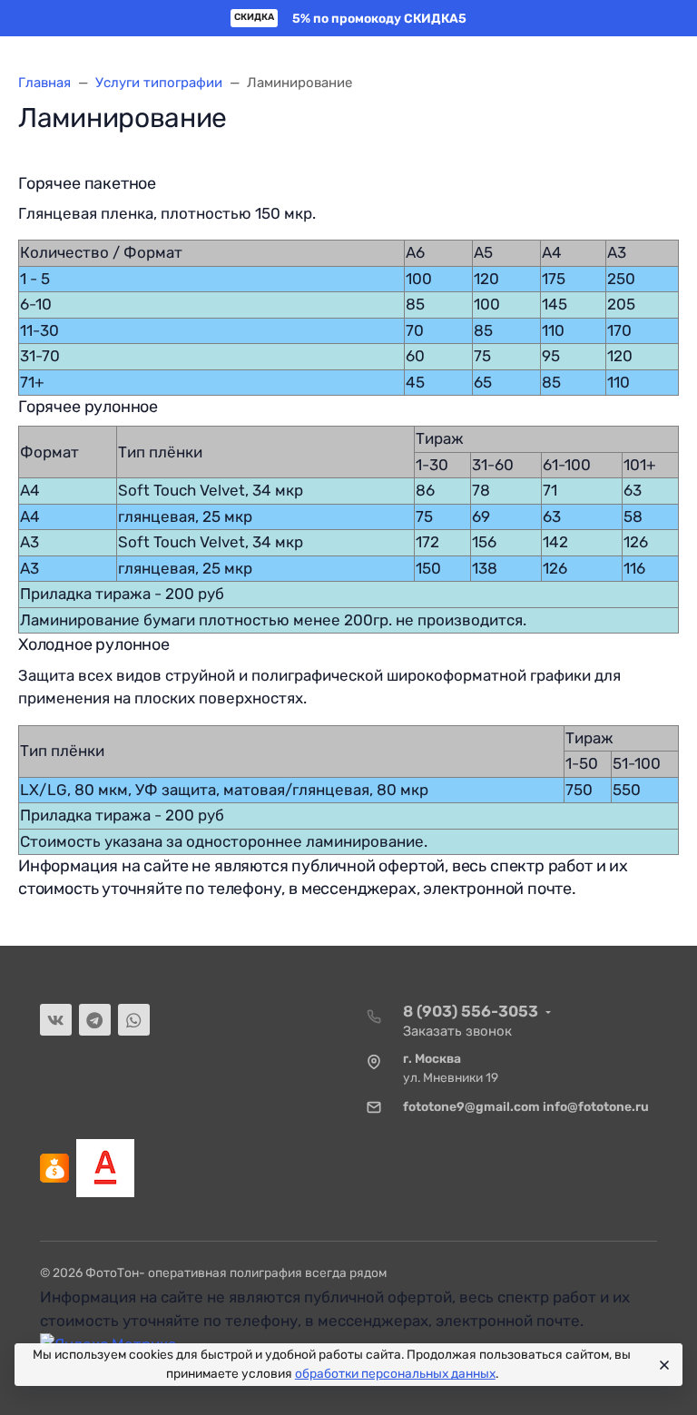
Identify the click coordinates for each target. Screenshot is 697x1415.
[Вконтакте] (56, 1020)
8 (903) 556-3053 (470, 1011)
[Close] (662, 1365)
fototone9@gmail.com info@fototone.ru (526, 1106)
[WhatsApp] (134, 1020)
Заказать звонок (457, 1031)
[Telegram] (95, 1020)
